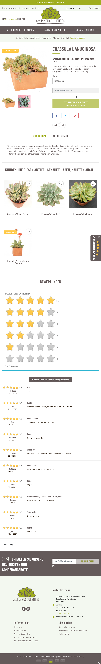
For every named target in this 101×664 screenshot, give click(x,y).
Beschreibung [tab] (39, 135)
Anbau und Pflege (55, 30)
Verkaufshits (64, 634)
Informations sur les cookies (26, 641)
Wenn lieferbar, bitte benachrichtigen (76, 103)
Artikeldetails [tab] (60, 135)
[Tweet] (65, 115)
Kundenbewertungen (93, 248)
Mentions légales (53, 656)
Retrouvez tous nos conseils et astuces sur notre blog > (20, 8)
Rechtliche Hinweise (67, 627)
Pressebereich (20, 630)
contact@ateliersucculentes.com (69, 616)
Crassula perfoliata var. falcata (18, 262)
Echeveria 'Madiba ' (50, 214)
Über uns (18, 627)
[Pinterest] (75, 115)
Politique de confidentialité (25, 637)
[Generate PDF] (55, 125)
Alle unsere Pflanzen (20, 30)
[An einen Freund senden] (62, 125)
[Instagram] (28, 609)
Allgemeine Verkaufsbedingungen (73, 630)
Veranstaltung (85, 30)
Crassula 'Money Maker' (18, 214)
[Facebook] (24, 609)
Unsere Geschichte (22, 634)
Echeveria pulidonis (82, 214)
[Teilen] (56, 115)
